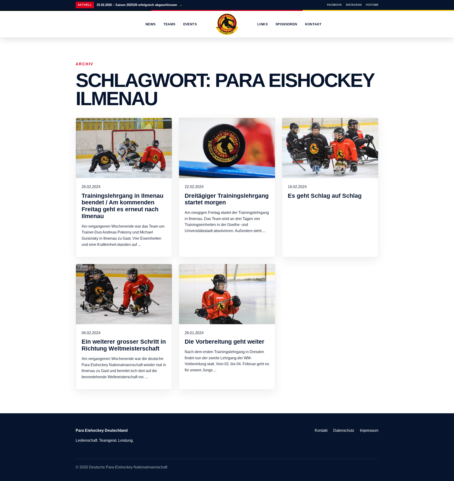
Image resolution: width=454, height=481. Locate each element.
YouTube (372, 4)
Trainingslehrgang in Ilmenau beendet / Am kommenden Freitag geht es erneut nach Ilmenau (122, 205)
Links (262, 24)
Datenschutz (343, 430)
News (150, 24)
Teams (169, 24)
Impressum (369, 430)
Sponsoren (286, 24)
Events (190, 24)
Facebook (334, 4)
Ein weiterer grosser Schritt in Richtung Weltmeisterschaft (124, 345)
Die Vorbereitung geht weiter (224, 341)
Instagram (354, 4)
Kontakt (313, 24)
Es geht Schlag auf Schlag (325, 195)
